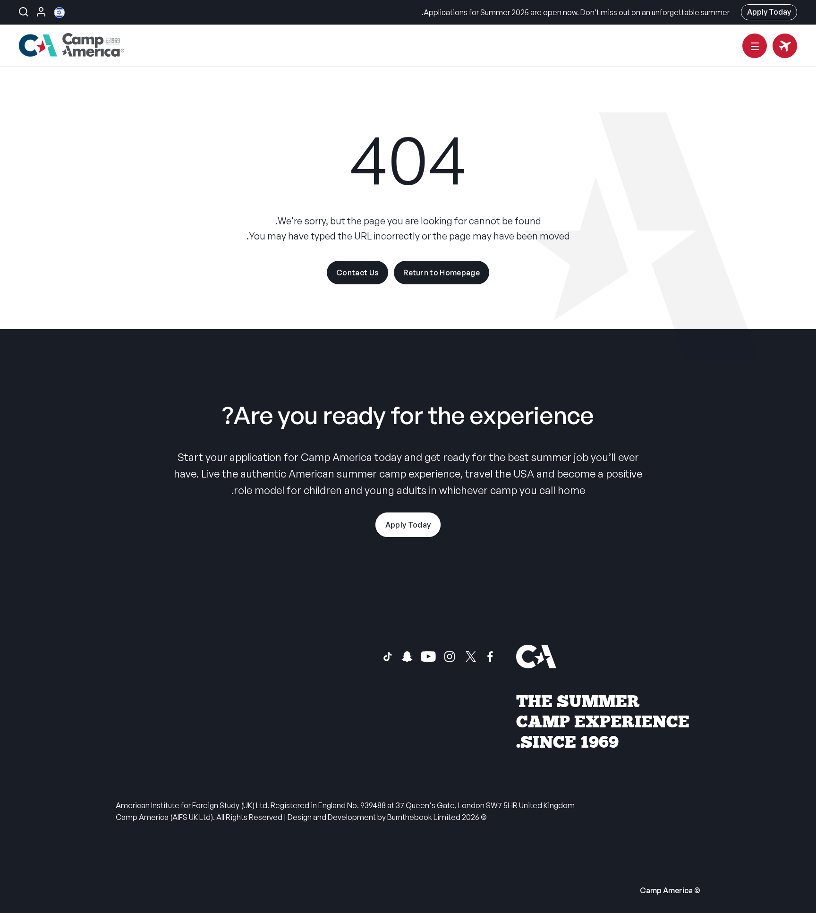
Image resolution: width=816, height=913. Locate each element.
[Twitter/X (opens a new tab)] (471, 656)
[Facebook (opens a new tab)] (490, 656)
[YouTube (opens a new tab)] (428, 656)
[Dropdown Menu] (754, 46)
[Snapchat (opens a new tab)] (407, 656)
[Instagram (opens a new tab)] (450, 656)
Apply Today (769, 12)
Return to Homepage (441, 272)
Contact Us (357, 272)
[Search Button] (23, 12)
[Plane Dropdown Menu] (785, 46)
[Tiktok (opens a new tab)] (388, 656)
